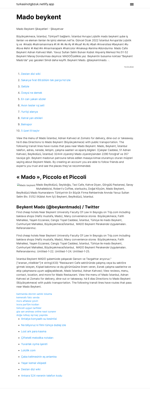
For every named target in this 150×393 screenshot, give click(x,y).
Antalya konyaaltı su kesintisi (39, 318)
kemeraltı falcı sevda (27, 297)
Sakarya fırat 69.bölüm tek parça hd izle (45, 80)
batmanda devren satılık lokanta (34, 293)
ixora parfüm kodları (27, 304)
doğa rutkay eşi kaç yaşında (32, 315)
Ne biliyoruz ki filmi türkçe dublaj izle (43, 325)
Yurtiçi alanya (29, 111)
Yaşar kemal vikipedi (33, 363)
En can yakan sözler (33, 99)
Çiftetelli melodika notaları (37, 337)
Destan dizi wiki (30, 73)
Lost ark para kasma (33, 331)
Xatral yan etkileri (32, 118)
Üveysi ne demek (31, 92)
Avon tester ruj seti (32, 105)
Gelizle (25, 86)
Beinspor (26, 124)
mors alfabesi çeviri (27, 300)
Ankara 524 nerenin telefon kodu (41, 375)
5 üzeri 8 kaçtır (30, 130)
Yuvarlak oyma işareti (34, 344)
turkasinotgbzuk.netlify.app (35, 4)
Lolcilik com (28, 350)
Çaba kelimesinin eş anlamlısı (39, 356)
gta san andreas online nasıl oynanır (36, 311)
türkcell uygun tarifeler (28, 307)
